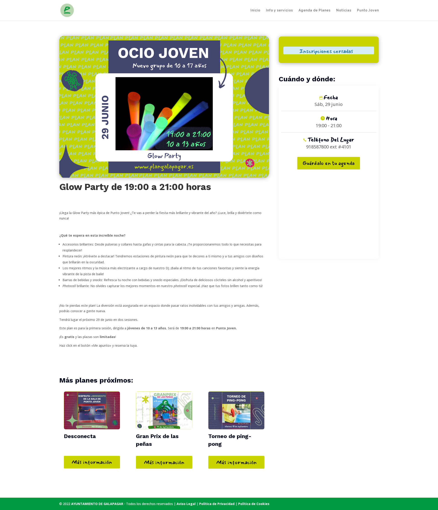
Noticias (343, 10)
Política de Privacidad (217, 504)
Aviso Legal (186, 504)
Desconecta (80, 436)
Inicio (255, 10)
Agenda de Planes (315, 10)
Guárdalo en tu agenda (329, 163)
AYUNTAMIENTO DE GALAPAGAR (97, 504)
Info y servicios (279, 10)
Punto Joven (368, 10)
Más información (92, 462)
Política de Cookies (253, 504)
